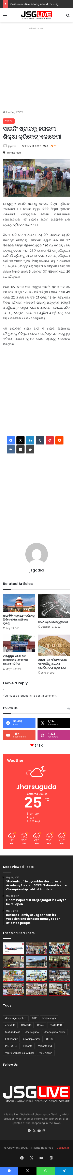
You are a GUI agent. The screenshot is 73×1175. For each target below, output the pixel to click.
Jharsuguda (32, 1032)
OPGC (49, 1038)
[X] (20, 440)
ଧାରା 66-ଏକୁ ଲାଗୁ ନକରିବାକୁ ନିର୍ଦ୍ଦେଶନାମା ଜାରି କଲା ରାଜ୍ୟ (18, 619)
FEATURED (55, 1025)
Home (9, 112)
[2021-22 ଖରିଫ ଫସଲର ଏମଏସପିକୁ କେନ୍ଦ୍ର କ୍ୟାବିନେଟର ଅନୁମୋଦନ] (54, 645)
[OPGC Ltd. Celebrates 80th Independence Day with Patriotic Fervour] (13, 976)
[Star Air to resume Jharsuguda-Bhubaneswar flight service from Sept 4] (13, 948)
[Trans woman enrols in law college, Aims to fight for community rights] (13, 962)
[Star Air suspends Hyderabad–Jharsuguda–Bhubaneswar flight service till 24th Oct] (36, 962)
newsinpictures (31, 1038)
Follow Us (10, 1065)
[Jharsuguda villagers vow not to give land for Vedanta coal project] (59, 962)
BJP (34, 1018)
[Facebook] (11, 440)
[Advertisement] (36, 68)
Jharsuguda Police (54, 1032)
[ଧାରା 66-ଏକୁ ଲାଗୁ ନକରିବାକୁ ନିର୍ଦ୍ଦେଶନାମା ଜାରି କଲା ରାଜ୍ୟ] (19, 603)
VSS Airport (45, 1052)
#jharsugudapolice (15, 1018)
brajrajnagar (49, 1018)
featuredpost (12, 1032)
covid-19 (10, 1025)
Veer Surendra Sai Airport (19, 1052)
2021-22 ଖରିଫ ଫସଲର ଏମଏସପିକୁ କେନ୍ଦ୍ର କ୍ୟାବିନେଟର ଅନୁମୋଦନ (52, 664)
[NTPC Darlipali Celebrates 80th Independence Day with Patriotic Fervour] (36, 976)
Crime (40, 1025)
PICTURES (11, 1045)
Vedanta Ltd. (45, 1045)
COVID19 (26, 1025)
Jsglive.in (63, 1147)
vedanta (27, 1045)
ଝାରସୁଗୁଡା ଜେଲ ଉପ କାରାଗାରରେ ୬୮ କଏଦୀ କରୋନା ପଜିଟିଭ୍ (15, 660)
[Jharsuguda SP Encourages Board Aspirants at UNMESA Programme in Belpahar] (13, 989)
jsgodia (12, 146)
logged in (26, 695)
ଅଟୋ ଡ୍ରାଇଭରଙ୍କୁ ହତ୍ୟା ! (53, 622)
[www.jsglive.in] (36, 15)
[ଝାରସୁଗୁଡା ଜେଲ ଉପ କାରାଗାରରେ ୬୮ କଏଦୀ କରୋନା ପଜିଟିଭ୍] (19, 643)
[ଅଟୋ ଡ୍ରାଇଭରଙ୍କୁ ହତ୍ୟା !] (54, 606)
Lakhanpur (11, 1038)
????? (19, 112)
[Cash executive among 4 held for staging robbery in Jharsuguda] (59, 948)
